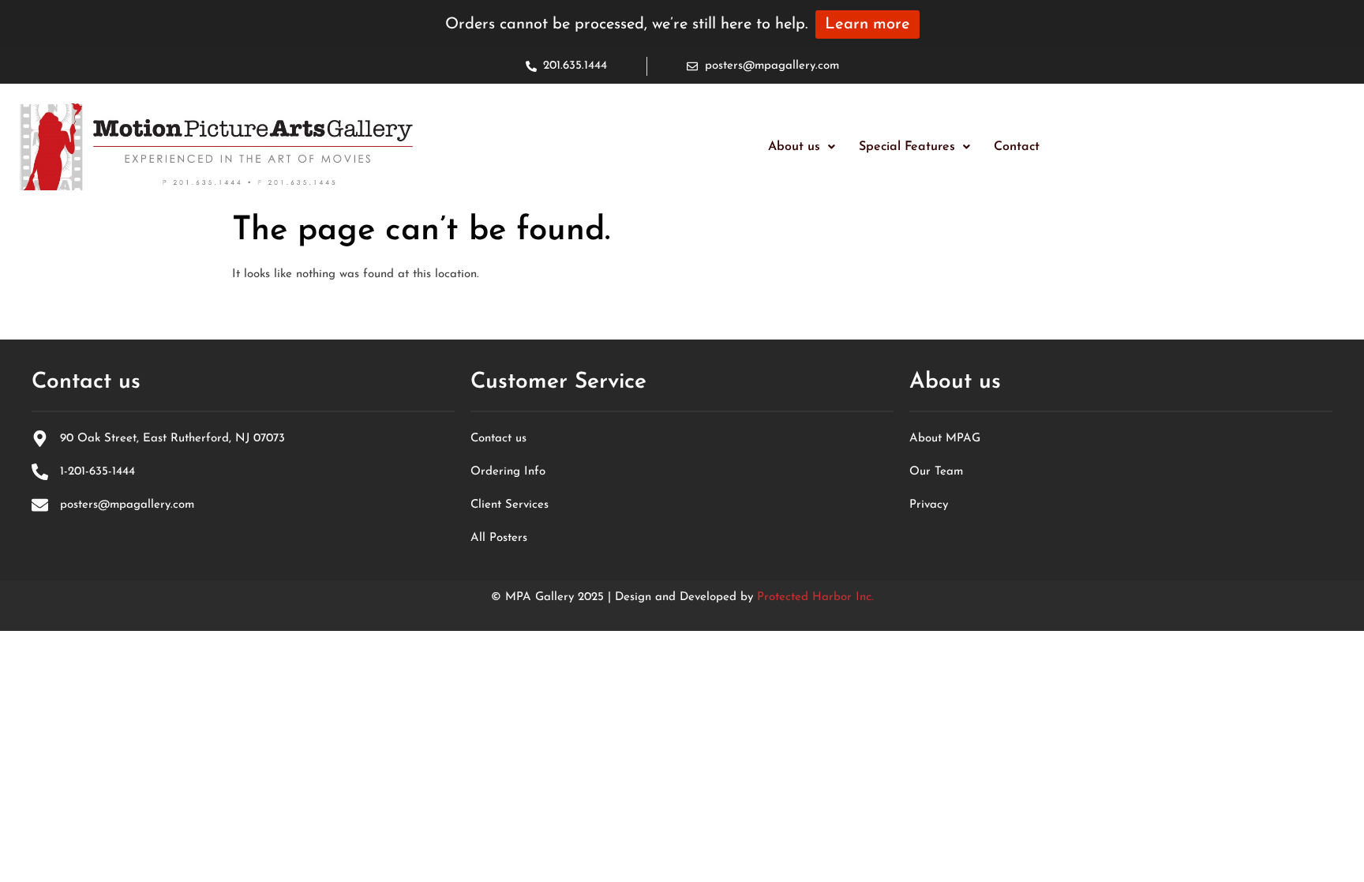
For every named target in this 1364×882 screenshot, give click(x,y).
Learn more (867, 24)
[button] (801, 147)
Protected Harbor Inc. (815, 597)
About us (794, 147)
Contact (1017, 147)
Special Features (907, 147)
